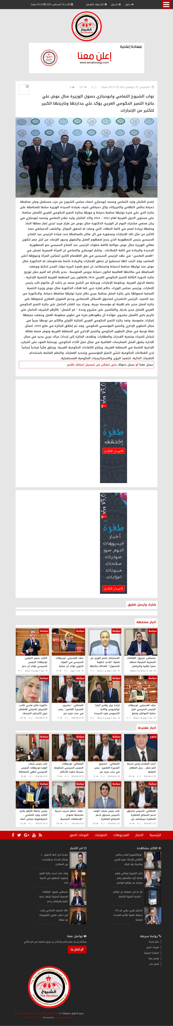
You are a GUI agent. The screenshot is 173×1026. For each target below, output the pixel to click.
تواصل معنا (154, 958)
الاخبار (139, 835)
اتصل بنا (75, 949)
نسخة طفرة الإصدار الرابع (27, 1013)
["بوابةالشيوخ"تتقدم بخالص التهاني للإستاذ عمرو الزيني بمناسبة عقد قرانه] (152, 868)
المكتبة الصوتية (151, 953)
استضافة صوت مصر (63, 1017)
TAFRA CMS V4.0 (34, 1017)
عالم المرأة (154, 942)
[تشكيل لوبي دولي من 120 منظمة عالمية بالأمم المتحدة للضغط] (152, 923)
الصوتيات (101, 835)
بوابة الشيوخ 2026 (49, 1013)
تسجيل (114, 4)
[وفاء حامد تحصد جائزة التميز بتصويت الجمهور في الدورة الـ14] (78, 886)
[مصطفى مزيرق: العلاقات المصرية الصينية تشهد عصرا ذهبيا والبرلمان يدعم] (78, 905)
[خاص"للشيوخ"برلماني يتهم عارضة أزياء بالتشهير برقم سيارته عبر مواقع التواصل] (152, 886)
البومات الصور (79, 835)
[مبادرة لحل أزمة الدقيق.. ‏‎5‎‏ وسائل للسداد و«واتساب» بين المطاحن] (78, 868)
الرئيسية (155, 835)
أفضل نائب (154, 964)
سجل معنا (146, 364)
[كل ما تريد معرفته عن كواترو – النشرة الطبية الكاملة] (152, 905)
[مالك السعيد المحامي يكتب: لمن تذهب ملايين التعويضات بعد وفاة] (78, 923)
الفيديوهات (121, 835)
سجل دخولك (126, 364)
